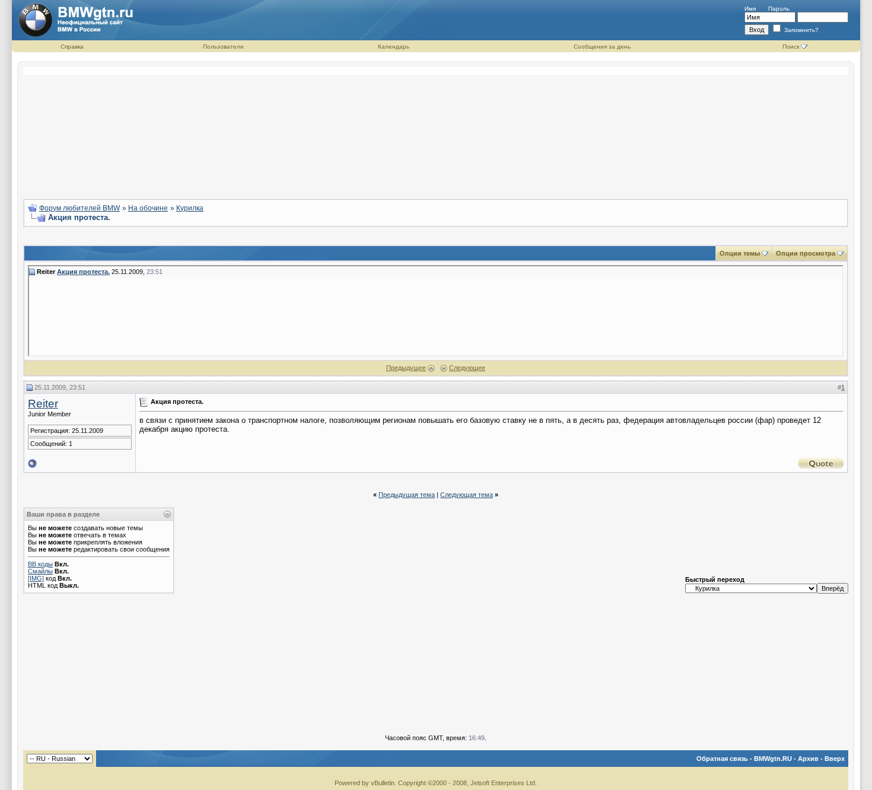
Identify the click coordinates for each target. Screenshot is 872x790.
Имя (750, 8)
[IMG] (36, 578)
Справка (72, 46)
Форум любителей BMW (79, 208)
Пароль (779, 8)
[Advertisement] (436, 128)
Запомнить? (800, 30)
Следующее (467, 367)
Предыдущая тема (406, 494)
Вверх (835, 758)
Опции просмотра (805, 253)
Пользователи (223, 46)
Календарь (393, 46)
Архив (808, 758)
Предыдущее (406, 367)
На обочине (148, 208)
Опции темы (740, 253)
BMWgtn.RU (773, 758)
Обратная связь (722, 758)
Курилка (189, 208)
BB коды (40, 564)
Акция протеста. (83, 271)
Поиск (790, 46)
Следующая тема (466, 494)
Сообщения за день (602, 46)
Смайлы (40, 571)
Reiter (43, 403)
